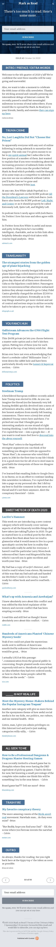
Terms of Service (27, 933)
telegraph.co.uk (8, 311)
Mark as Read (28, 3)
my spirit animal (17, 155)
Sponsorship (11, 925)
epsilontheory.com (9, 588)
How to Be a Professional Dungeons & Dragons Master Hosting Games (25, 757)
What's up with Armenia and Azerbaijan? (27, 596)
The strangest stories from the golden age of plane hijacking (26, 264)
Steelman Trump (12, 391)
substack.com (7, 243)
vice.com (5, 682)
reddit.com (6, 625)
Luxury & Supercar (43, 364)
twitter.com (6, 838)
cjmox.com (6, 498)
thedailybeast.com (9, 736)
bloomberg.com (8, 790)
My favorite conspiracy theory (21, 809)
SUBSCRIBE (28, 37)
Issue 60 (28, 58)
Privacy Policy (47, 923)
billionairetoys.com (9, 372)
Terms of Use (33, 923)
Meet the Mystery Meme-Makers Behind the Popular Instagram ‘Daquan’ (28, 702)
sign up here (42, 927)
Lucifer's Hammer (13, 516)
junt (33, 184)
